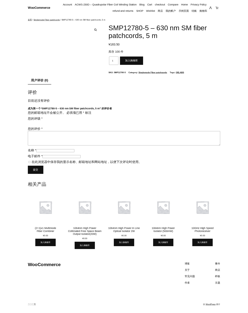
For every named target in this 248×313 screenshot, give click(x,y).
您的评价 (35, 129)
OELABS (180, 72)
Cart (149, 4)
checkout (160, 4)
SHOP (140, 10)
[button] (95, 29)
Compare (173, 4)
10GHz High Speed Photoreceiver (202, 229)
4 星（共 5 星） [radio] (41, 122)
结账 (194, 10)
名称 (32, 150)
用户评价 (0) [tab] (39, 80)
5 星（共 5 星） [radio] (45, 122)
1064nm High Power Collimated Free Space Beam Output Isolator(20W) (84, 231)
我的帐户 (171, 10)
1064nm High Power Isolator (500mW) (163, 229)
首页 (30, 20)
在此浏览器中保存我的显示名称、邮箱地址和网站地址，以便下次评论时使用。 (87, 162)
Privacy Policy (199, 4)
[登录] (210, 8)
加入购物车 (131, 60)
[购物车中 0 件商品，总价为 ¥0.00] (217, 8)
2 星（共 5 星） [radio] (33, 122)
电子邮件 (35, 156)
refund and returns (123, 10)
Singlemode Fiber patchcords (47, 20)
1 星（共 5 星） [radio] (29, 122)
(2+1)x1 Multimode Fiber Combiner (45, 229)
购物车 (203, 10)
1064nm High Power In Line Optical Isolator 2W (124, 229)
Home (184, 4)
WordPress (211, 304)
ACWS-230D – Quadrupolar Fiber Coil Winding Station (106, 4)
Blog (142, 4)
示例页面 (184, 10)
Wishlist (150, 10)
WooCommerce (39, 7)
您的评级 (35, 118)
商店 (160, 10)
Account (67, 4)
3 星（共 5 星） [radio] (37, 122)
